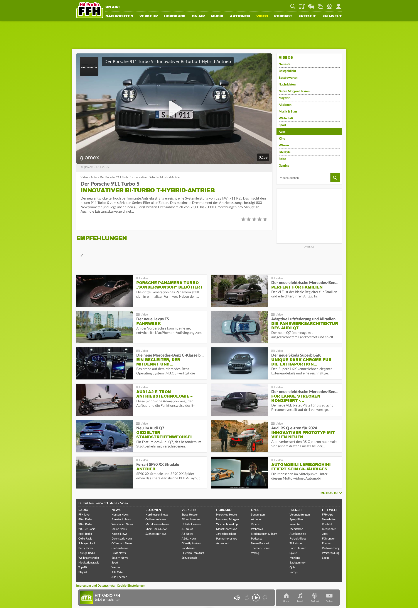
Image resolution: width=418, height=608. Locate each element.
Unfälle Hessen (191, 524)
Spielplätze (296, 519)
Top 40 (82, 567)
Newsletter (329, 519)
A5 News (187, 534)
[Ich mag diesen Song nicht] (264, 597)
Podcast (283, 16)
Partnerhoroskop (226, 538)
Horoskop (174, 16)
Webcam (329, 5)
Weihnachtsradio (88, 558)
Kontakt (327, 524)
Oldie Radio (85, 538)
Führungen (328, 538)
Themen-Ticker (260, 548)
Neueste (284, 64)
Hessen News (120, 514)
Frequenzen (329, 529)
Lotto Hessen (298, 548)
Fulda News (118, 553)
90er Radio (85, 524)
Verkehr (148, 16)
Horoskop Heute (226, 514)
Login (325, 558)
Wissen (284, 145)
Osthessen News (156, 519)
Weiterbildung (330, 553)
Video (262, 16)
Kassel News (119, 534)
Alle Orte (117, 572)
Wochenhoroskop (227, 524)
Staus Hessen (190, 514)
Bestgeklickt (287, 71)
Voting (255, 553)
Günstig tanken (191, 543)
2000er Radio (86, 529)
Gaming (284, 165)
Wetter (320, 5)
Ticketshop (296, 543)
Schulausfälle (189, 558)
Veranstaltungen (300, 514)
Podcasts (256, 538)
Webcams (257, 529)
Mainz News (119, 529)
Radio (83, 510)
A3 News (187, 529)
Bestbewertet (288, 77)
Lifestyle (285, 152)
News (116, 510)
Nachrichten (119, 16)
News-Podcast (260, 543)
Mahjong (295, 558)
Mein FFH (338, 5)
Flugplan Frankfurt (193, 553)
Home (286, 601)
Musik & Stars (288, 111)
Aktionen (240, 16)
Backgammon (298, 562)
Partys (294, 572)
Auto (94, 177)
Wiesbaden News (122, 524)
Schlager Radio (87, 543)
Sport (282, 125)
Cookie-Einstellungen (131, 585)
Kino (282, 138)
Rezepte (295, 524)
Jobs (325, 534)
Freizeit (307, 16)
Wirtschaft (286, 118)
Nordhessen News (156, 514)
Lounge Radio (86, 553)
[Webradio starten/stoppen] (256, 597)
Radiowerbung (331, 548)
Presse (326, 543)
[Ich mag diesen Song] (247, 597)
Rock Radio (85, 534)
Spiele (293, 553)
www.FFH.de (104, 503)
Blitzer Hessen (191, 519)
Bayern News (119, 558)
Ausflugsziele (298, 534)
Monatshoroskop (226, 529)
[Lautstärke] (237, 597)
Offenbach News (121, 543)
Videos (255, 524)
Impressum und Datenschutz (95, 585)
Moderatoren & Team (264, 534)
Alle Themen (119, 577)
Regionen (153, 510)
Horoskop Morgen (227, 519)
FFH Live (83, 514)
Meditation (296, 529)
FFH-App (327, 514)
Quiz (292, 567)
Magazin (284, 98)
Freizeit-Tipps (298, 538)
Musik (217, 16)
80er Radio (85, 519)
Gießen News (119, 548)
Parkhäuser (189, 548)
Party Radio (85, 548)
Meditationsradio (88, 562)
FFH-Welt (332, 16)
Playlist (302, 5)
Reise (282, 159)
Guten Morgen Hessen (294, 91)
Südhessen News (156, 534)
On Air (198, 16)
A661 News (189, 538)
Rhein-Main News (156, 529)
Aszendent (222, 543)
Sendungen (258, 514)
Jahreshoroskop (226, 534)
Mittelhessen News (157, 524)
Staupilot (311, 5)
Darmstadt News (122, 538)
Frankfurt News (121, 519)
